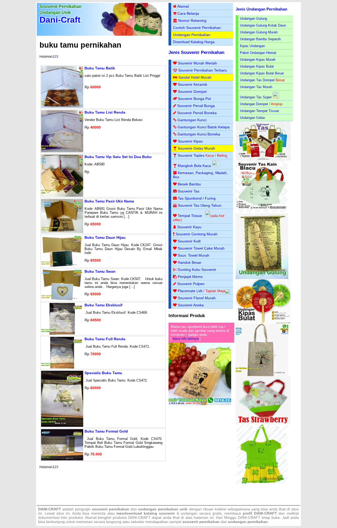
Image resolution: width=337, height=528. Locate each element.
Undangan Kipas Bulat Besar (262, 73)
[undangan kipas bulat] (263, 322)
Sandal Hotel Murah (194, 77)
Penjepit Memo (190, 277)
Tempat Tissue (190, 216)
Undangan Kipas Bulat (257, 66)
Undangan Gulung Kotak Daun (263, 25)
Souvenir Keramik (192, 84)
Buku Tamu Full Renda (105, 339)
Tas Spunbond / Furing (197, 198)
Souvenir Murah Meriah (197, 63)
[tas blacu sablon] (262, 375)
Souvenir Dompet (192, 91)
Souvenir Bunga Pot (194, 99)
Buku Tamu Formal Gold (106, 431)
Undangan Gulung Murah (258, 32)
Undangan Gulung (253, 19)
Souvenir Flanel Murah (197, 298)
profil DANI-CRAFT (260, 513)
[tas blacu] (262, 212)
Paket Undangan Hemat (258, 53)
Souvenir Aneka (191, 305)
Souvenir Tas (188, 191)
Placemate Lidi (190, 291)
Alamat (183, 6)
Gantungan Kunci (191, 120)
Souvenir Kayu (189, 227)
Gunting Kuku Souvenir (197, 269)
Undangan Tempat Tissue (259, 111)
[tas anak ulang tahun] (262, 483)
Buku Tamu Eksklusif (103, 305)
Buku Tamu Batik (100, 68)
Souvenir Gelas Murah (196, 148)
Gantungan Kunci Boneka (198, 134)
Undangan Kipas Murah (257, 60)
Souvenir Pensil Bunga (196, 106)
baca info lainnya (186, 339)
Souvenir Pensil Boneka (197, 113)
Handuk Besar (189, 262)
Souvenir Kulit (189, 241)
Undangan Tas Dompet (257, 80)
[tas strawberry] (263, 423)
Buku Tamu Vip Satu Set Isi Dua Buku (118, 157)
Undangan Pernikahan (191, 35)
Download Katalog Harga (194, 42)
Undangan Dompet (254, 104)
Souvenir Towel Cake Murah (201, 248)
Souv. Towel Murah (193, 255)
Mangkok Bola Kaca (195, 166)
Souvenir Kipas (190, 141)
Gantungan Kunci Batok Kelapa (203, 127)
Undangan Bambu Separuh (260, 39)
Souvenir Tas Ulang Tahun (199, 205)
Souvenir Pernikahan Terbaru (202, 70)
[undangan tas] (263, 159)
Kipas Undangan (252, 46)
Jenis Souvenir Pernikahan (196, 52)
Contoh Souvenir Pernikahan (197, 28)
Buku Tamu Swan (100, 271)
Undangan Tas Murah (256, 87)
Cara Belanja (188, 13)
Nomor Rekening (192, 20)
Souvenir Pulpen (191, 284)
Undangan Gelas (252, 118)
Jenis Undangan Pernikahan (261, 9)
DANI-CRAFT (249, 517)
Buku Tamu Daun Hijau (105, 237)
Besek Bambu (189, 184)
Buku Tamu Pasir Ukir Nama (109, 201)
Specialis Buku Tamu (103, 373)
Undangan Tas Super (256, 97)
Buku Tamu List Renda (105, 112)
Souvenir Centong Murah (196, 234)
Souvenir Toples (191, 155)
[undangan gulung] (262, 278)
